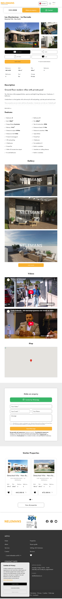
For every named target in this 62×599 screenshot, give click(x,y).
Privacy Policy (49, 423)
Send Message (31, 429)
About (6, 544)
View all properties (31, 505)
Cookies (45, 593)
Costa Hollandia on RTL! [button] (13, 555)
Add (46, 56)
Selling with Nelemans (36, 548)
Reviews (32, 551)
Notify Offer (17, 61)
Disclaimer (33, 593)
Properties (33, 541)
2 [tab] (31, 499)
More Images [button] (31, 265)
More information (8, 580)
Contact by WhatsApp (32, 400)
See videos (19, 51)
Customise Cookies (15, 588)
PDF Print (19, 56)
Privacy (39, 593)
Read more (7, 108)
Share (45, 51)
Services (7, 548)
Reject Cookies (15, 592)
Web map (51, 593)
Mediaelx (35, 595)
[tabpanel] (18, 476)
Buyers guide (33, 544)
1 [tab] (30, 499)
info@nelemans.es (37, 576)
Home (6, 541)
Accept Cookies (15, 584)
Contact (50, 10)
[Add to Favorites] (9, 492)
